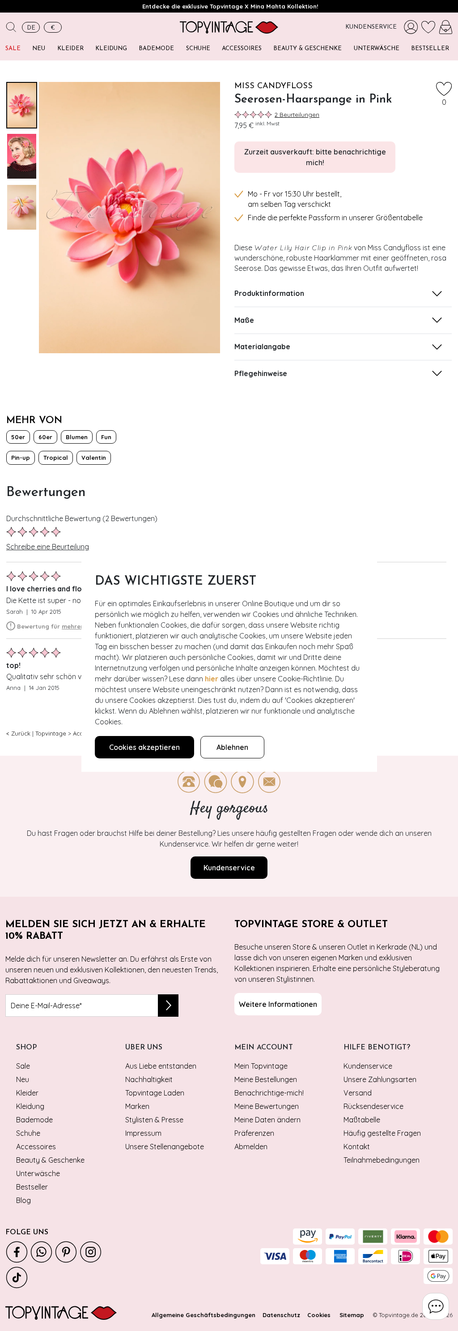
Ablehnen (232, 747)
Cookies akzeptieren (144, 747)
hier (211, 678)
